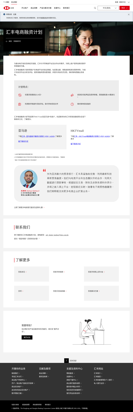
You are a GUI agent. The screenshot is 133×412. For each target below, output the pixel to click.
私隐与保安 (15, 404)
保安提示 (48, 404)
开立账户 (25, 8)
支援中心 (57, 8)
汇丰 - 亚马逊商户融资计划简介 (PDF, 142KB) (38, 136)
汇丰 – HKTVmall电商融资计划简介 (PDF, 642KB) (92, 136)
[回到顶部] (66, 360)
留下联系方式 (23, 141)
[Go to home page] (8, 8)
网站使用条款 (37, 404)
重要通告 (44, 18)
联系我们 (66, 8)
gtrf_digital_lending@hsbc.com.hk (57, 235)
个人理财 (6, 2)
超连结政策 (26, 404)
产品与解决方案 (45, 8)
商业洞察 (34, 8)
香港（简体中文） (121, 2)
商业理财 (14, 2)
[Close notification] (129, 14)
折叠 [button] (14, 14)
